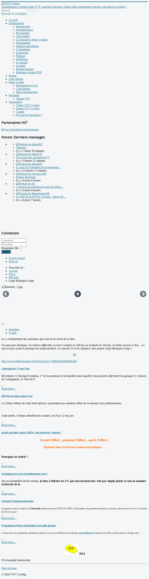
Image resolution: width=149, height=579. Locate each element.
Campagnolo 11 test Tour (15, 368)
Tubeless (21, 147)
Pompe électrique (26, 177)
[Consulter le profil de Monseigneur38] (32, 193)
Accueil (13, 19)
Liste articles (16, 78)
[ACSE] (20, 129)
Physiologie (22, 33)
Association (15, 101)
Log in (6, 251)
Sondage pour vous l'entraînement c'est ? (24, 473)
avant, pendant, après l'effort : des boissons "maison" (31, 432)
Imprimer (14, 329)
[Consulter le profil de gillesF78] (29, 154)
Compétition (23, 49)
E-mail (12, 332)
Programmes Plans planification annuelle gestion (28, 525)
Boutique (14, 95)
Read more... (8, 388)
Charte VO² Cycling (27, 105)
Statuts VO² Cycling (27, 108)
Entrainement (16, 23)
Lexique (20, 65)
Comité (20, 111)
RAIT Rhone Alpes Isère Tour (17, 396)
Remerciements (25, 69)
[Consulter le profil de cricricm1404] (31, 173)
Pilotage (20, 56)
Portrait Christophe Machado (17, 501)
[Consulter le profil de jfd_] (26, 183)
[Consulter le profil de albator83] (29, 144)
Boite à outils (16, 82)
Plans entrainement (27, 92)
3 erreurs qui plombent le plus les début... (39, 186)
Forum (12, 75)
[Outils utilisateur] (2, 324)
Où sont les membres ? (29, 115)
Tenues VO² (23, 98)
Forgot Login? (17, 258)
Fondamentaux (24, 29)
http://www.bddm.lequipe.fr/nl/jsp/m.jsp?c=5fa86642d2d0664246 (39, 361)
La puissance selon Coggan (31, 39)
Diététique (22, 59)
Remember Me (10, 248)
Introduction (23, 26)
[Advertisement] (24, 216)
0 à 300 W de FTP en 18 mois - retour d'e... (41, 196)
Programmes (23, 42)
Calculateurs (23, 88)
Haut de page (9, 568)
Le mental (21, 62)
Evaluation (22, 52)
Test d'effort (23, 36)
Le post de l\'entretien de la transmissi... (38, 167)
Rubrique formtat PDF (29, 72)
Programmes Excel (27, 85)
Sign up (13, 261)
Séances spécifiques (27, 46)
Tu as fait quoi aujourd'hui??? (33, 157)
